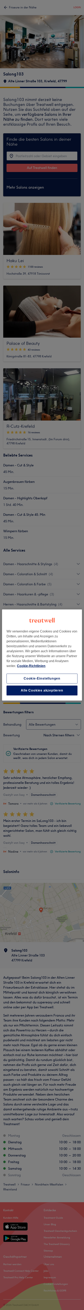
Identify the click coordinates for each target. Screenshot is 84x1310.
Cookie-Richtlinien (31, 666)
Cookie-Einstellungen (42, 678)
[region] (42, 655)
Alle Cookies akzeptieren (42, 690)
